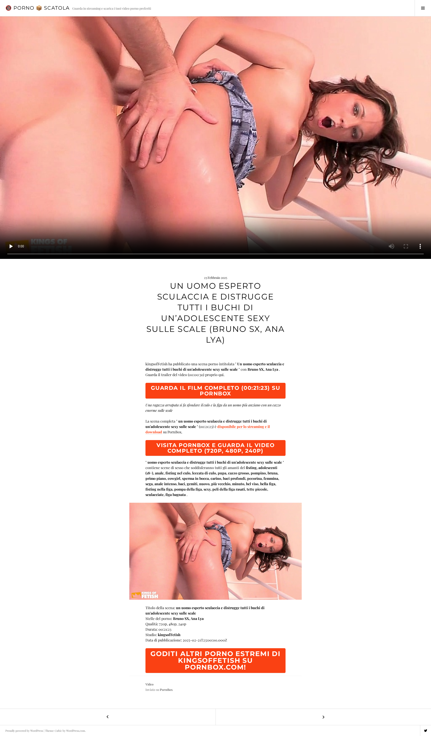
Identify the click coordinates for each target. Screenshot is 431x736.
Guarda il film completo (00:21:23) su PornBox (215, 391)
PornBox (166, 690)
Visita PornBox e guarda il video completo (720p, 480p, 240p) (215, 448)
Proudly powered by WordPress (24, 730)
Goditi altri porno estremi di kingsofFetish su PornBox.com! (215, 660)
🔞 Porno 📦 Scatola (37, 8)
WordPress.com (75, 730)
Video (149, 684)
